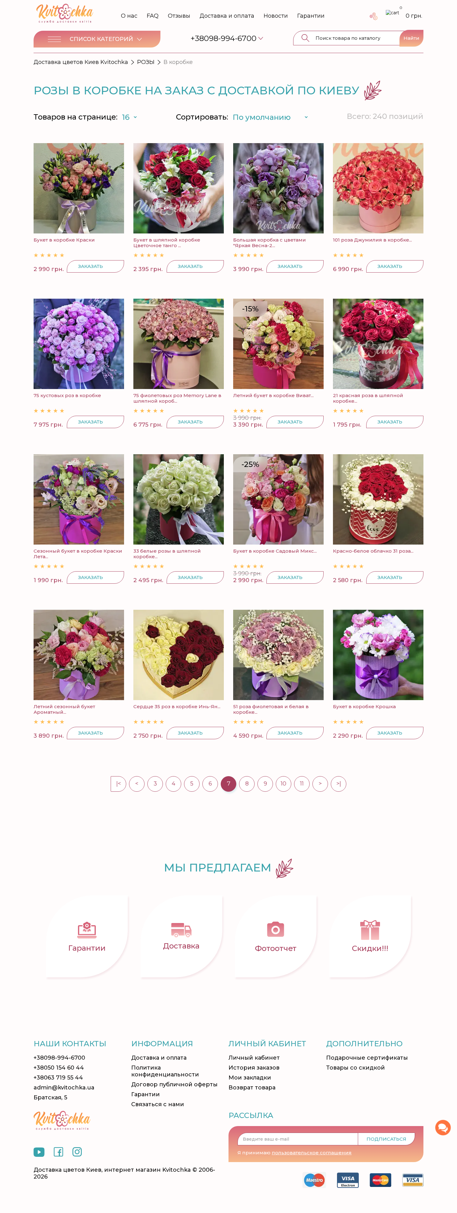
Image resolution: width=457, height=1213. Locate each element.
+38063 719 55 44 (58, 1077)
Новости (276, 15)
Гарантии (311, 15)
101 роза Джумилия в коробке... (372, 240)
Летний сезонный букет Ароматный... (64, 709)
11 (302, 783)
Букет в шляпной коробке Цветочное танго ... (166, 242)
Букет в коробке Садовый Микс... (275, 551)
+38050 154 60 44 (59, 1067)
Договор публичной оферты (174, 1084)
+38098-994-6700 (59, 1057)
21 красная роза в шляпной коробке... (368, 398)
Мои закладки (249, 1077)
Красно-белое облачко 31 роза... (373, 551)
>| (338, 783)
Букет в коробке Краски (64, 240)
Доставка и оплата (227, 15)
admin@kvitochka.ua (64, 1087)
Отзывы (179, 15)
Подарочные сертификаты (367, 1057)
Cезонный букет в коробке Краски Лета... (78, 553)
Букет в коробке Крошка (364, 706)
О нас (129, 15)
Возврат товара (251, 1087)
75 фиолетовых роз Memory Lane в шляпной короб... (177, 398)
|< (118, 783)
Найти (411, 38)
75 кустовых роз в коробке (67, 395)
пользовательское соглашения (312, 1153)
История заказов (253, 1067)
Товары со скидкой (355, 1067)
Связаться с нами (157, 1104)
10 (283, 783)
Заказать (90, 266)
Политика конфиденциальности (165, 1071)
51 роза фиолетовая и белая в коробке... (271, 709)
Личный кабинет (254, 1057)
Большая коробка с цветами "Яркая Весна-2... (269, 242)
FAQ (153, 15)
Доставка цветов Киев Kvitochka (81, 62)
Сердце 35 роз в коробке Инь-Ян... (176, 706)
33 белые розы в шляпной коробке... (167, 553)
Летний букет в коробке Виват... (273, 395)
